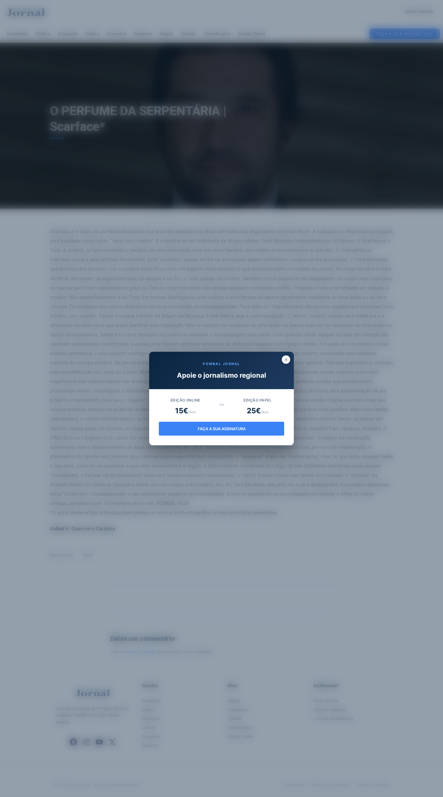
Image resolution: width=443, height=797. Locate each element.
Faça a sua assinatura (222, 429)
